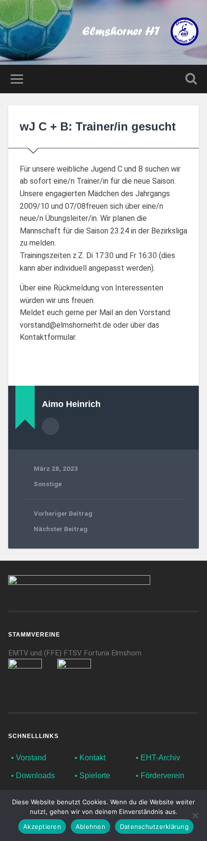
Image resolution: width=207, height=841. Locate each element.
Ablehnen (90, 826)
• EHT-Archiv (158, 758)
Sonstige (48, 484)
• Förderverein (160, 775)
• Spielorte (92, 775)
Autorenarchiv (50, 426)
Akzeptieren (42, 826)
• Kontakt (90, 758)
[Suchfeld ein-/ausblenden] (191, 79)
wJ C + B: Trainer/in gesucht (98, 126)
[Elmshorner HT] (140, 32)
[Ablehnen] (195, 815)
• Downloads (33, 775)
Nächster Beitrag (61, 529)
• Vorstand (28, 758)
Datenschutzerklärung (154, 826)
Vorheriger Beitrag (63, 513)
